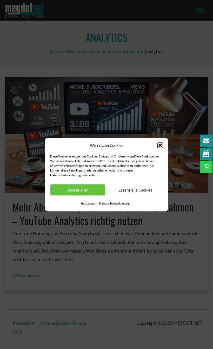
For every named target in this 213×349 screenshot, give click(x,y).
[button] (160, 145)
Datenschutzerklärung (114, 203)
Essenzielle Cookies (135, 190)
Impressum (88, 203)
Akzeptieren (77, 190)
